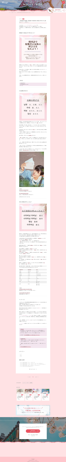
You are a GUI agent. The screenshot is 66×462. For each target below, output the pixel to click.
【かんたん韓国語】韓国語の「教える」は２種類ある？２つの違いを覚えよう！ (30, 365)
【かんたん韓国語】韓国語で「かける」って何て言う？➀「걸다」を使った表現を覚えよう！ (32, 363)
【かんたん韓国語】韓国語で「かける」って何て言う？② (27, 362)
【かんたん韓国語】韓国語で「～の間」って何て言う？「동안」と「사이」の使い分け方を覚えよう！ (33, 364)
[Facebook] (30, 369)
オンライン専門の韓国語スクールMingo (30, 25)
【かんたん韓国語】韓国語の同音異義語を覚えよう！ (27, 366)
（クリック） (29, 346)
